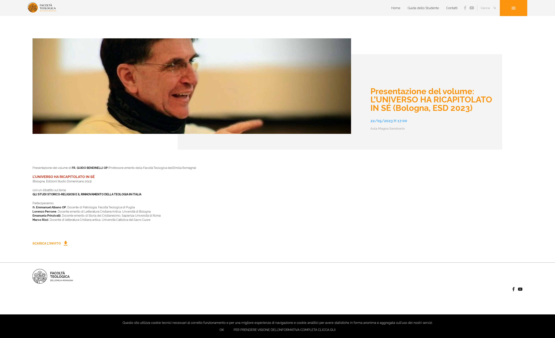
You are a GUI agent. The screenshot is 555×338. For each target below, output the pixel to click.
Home (395, 8)
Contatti (452, 8)
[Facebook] (465, 8)
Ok (222, 330)
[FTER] (42, 11)
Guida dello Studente (423, 8)
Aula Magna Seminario (387, 128)
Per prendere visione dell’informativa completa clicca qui (285, 330)
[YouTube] (471, 8)
